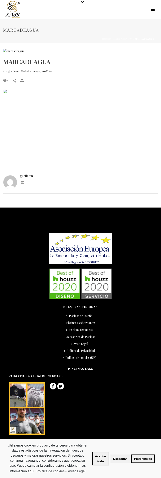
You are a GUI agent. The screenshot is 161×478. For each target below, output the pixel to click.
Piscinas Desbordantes (80, 323)
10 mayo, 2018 (39, 71)
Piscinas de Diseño (80, 316)
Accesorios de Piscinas (80, 337)
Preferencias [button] (143, 458)
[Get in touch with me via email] (22, 183)
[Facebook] (53, 386)
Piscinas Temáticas (81, 330)
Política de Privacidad (81, 351)
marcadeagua (123, 38)
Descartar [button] (120, 458)
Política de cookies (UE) (80, 358)
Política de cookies (50, 471)
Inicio (106, 38)
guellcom (13, 71)
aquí (31, 471)
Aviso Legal (80, 344)
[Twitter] (60, 386)
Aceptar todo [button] (100, 458)
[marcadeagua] (80, 51)
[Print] (24, 80)
